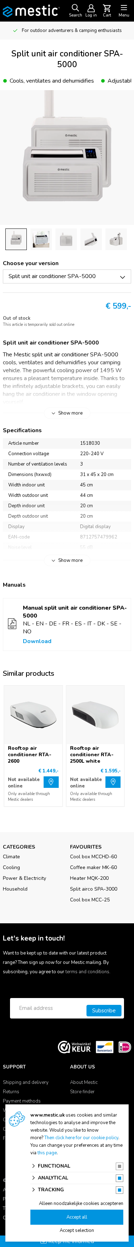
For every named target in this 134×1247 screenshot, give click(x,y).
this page (47, 1153)
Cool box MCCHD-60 (93, 856)
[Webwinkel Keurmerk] (74, 1046)
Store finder (82, 1092)
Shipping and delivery (26, 1082)
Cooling (11, 867)
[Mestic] (31, 10)
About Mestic (84, 1082)
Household (15, 889)
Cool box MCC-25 (90, 899)
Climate (11, 856)
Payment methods (22, 1101)
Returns (11, 1092)
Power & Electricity (24, 878)
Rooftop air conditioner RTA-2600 (29, 755)
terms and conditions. (87, 972)
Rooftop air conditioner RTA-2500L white (92, 755)
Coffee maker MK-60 (93, 867)
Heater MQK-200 (89, 878)
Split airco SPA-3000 (93, 889)
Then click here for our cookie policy (81, 1138)
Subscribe (104, 1010)
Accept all (76, 1217)
